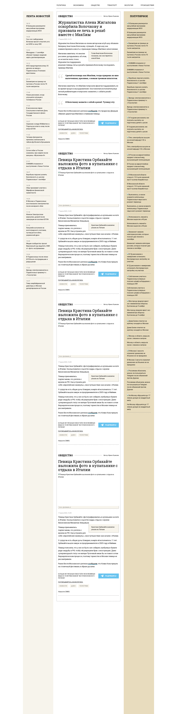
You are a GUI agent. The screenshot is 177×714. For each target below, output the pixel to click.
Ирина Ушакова (113, 16)
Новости (63, 133)
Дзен (73, 133)
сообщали (92, 111)
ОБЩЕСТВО (65, 16)
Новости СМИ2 (64, 139)
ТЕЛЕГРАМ (83, 133)
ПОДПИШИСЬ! (110, 123)
